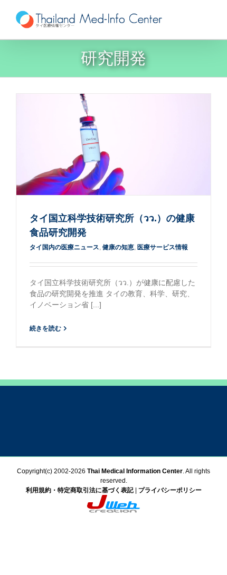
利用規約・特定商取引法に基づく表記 (80, 490)
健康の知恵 (118, 247)
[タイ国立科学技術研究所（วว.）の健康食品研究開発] (113, 144)
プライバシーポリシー (170, 490)
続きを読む (45, 328)
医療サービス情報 (162, 247)
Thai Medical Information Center (135, 471)
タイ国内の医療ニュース (64, 247)
